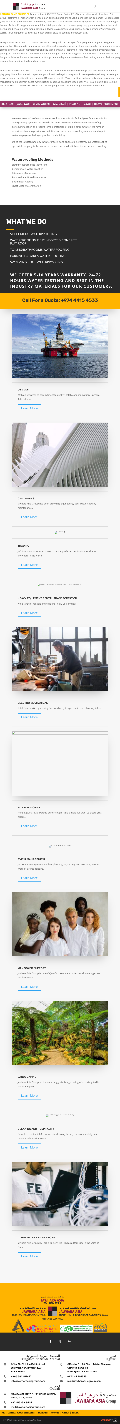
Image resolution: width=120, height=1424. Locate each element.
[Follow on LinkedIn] (69, 1341)
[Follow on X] (60, 1341)
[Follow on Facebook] (51, 1341)
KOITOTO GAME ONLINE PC (14, 14)
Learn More (29, 408)
